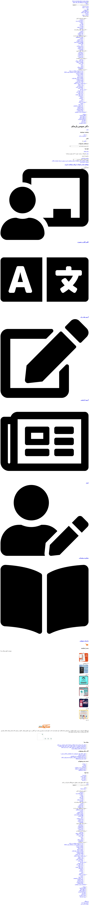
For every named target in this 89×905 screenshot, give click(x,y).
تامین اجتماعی (80, 108)
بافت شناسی (80, 33)
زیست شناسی (80, 39)
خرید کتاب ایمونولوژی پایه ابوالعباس (78, 756)
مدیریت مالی (80, 75)
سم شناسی (80, 57)
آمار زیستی (80, 63)
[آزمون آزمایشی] (44, 397)
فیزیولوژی (81, 32)
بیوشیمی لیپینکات (82, 755)
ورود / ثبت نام (83, 896)
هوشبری (81, 26)
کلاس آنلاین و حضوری (82, 242)
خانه (87, 153)
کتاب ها (84, 775)
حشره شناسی (80, 110)
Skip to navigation (76, 1)
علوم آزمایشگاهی (79, 37)
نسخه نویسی (80, 53)
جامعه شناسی (80, 107)
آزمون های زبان (84, 317)
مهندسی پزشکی (79, 62)
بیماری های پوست (79, 94)
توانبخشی (81, 28)
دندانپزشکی (80, 95)
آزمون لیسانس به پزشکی (80, 768)
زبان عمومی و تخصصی (78, 105)
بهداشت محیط (80, 77)
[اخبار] (44, 480)
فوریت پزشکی (80, 27)
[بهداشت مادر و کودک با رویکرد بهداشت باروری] (70, 160)
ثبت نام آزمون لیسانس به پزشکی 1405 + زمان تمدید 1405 (73, 747)
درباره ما (84, 780)
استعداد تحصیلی (79, 109)
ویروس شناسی (80, 45)
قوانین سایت (83, 776)
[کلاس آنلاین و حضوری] (44, 239)
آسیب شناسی (80, 85)
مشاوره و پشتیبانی (83, 558)
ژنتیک (82, 44)
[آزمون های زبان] (44, 314)
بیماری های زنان (79, 92)
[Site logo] (80, 3)
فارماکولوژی (80, 54)
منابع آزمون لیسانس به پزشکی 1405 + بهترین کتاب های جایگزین (72, 746)
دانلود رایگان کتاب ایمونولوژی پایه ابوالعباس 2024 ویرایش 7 (73, 753)
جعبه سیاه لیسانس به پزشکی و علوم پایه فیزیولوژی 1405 (73, 757)
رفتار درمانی (80, 88)
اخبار (87, 483)
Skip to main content (84, 1)
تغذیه (82, 99)
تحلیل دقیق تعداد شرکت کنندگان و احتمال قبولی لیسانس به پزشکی (71, 744)
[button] (84, 162)
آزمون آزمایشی (84, 400)
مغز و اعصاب (80, 90)
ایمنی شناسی (80, 48)
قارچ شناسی (80, 47)
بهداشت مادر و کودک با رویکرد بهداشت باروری (76, 164)
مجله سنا (84, 777)
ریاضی (81, 64)
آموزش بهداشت (79, 79)
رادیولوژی (81, 98)
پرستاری (81, 22)
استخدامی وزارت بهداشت (80, 767)
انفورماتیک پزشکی (79, 60)
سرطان (81, 97)
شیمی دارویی (80, 55)
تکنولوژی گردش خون (78, 42)
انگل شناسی (80, 43)
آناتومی (81, 30)
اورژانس (81, 19)
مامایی (81, 23)
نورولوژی (81, 100)
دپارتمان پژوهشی (84, 641)
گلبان (85, 141)
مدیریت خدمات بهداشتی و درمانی (76, 70)
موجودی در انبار (82, 135)
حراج (85, 134)
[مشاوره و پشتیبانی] (44, 555)
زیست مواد (80, 104)
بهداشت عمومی (79, 74)
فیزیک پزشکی (80, 67)
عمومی (81, 103)
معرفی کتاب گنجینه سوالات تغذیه (79, 748)
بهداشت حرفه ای (79, 73)
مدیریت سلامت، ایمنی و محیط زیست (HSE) (73, 72)
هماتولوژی (81, 49)
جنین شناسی (80, 34)
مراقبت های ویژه (79, 21)
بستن (87, 129)
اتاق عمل (81, 24)
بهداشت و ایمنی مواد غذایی (77, 78)
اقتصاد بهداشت (80, 80)
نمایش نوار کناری (84, 158)
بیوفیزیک (81, 59)
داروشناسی (80, 52)
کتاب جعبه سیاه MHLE (81, 758)
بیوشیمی (81, 38)
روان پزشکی (80, 84)
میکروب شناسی (79, 40)
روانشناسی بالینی (79, 87)
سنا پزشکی (86, 151)
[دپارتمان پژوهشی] (44, 638)
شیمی (82, 65)
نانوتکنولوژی (80, 68)
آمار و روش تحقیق (79, 82)
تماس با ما (83, 779)
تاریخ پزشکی (80, 93)
